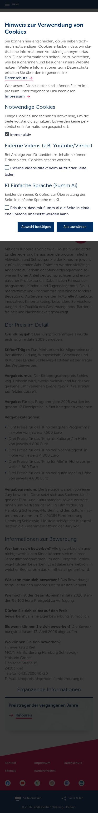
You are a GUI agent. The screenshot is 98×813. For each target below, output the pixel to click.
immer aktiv (20, 134)
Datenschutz (16, 78)
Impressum (15, 96)
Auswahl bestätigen (36, 227)
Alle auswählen (75, 227)
